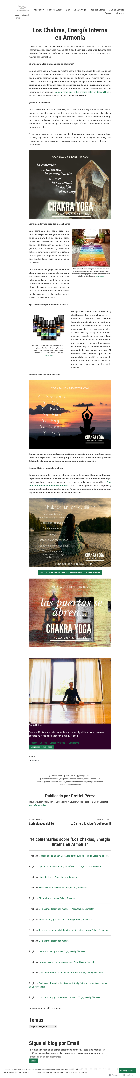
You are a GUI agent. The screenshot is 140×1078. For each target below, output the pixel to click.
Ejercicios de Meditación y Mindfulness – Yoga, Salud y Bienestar (70, 866)
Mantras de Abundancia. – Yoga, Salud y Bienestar (63, 887)
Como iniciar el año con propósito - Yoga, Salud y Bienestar (67, 962)
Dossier (108, 13)
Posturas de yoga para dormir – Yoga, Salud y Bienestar (65, 919)
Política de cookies (79, 1072)
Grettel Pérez (56, 776)
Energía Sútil (84, 776)
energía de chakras (95, 782)
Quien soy (39, 10)
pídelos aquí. (49, 355)
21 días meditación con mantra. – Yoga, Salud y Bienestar (66, 909)
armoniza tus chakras (50, 779)
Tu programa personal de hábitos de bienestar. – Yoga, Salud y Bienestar (73, 930)
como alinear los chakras (76, 782)
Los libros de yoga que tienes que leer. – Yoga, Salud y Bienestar (70, 997)
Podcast (33, 742)
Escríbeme (74, 742)
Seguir (33, 1061)
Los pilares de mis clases (41, 747)
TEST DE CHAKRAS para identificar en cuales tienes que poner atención (70, 572)
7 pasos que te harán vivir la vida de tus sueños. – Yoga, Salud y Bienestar (74, 855)
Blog (68, 10)
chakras (80, 779)
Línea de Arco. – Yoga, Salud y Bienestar (58, 877)
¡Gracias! (120, 13)
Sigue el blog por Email (54, 1043)
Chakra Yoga (80, 10)
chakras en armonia (92, 779)
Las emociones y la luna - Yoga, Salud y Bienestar (62, 951)
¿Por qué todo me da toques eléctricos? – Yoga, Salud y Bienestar (71, 972)
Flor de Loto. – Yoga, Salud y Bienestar (57, 898)
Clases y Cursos (54, 10)
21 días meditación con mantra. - (54, 940)
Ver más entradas (37, 805)
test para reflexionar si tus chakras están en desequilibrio (82, 92)
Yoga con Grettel (97, 10)
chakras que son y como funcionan (51, 782)
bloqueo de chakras (68, 779)
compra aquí (100, 276)
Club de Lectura (116, 10)
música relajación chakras (70, 785)
